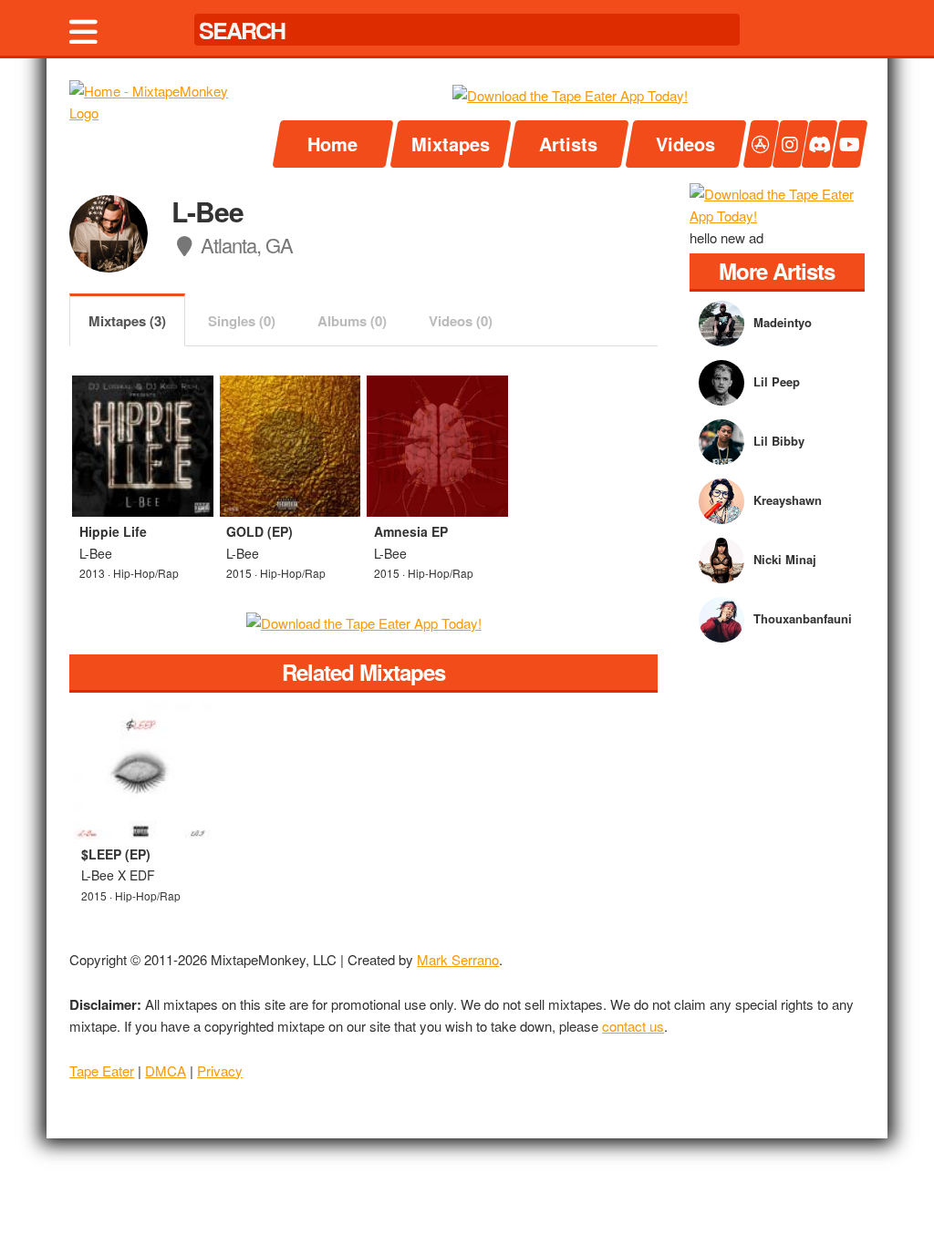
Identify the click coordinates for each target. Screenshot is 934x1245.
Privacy (220, 1070)
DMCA (165, 1070)
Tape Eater (101, 1070)
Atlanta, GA (244, 245)
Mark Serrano (458, 959)
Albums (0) (352, 321)
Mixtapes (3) (127, 321)
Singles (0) (241, 321)
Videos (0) (461, 321)
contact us (633, 1025)
